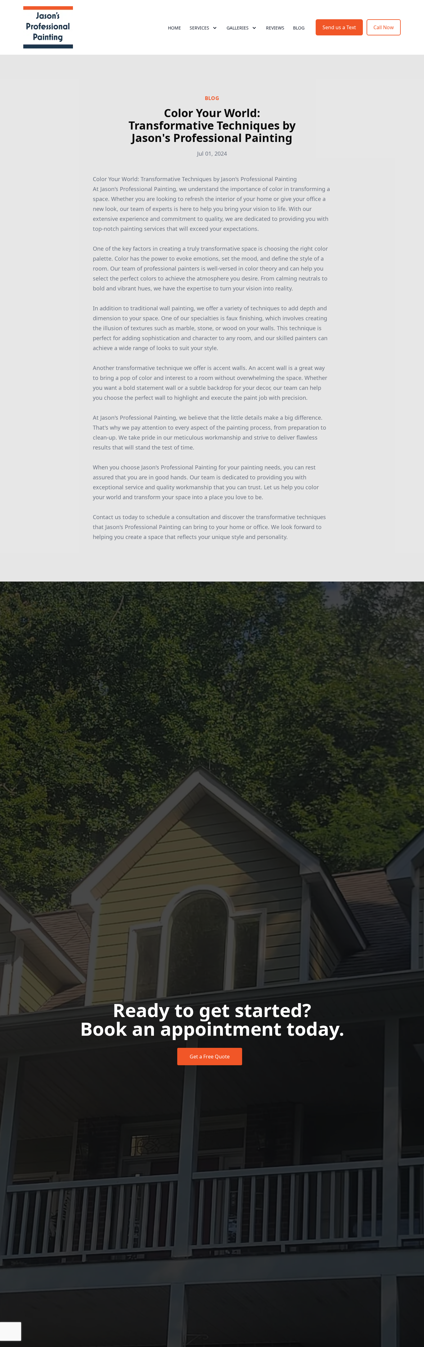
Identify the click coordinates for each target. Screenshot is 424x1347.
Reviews (275, 28)
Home (174, 28)
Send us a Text (339, 27)
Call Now (383, 27)
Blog (298, 28)
